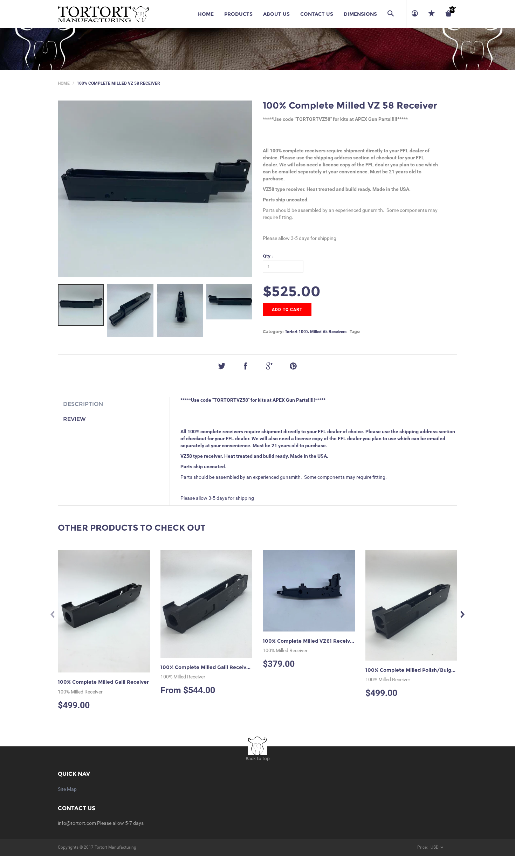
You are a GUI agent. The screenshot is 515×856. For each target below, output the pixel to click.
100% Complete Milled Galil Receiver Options (216, 667)
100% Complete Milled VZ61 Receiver (309, 641)
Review (74, 419)
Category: (273, 331)
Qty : (268, 255)
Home (64, 83)
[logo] (103, 14)
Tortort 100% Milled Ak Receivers (315, 331)
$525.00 (292, 291)
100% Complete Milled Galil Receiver (103, 682)
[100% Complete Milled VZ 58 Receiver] (81, 305)
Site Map (67, 789)
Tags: (355, 331)
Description (83, 404)
